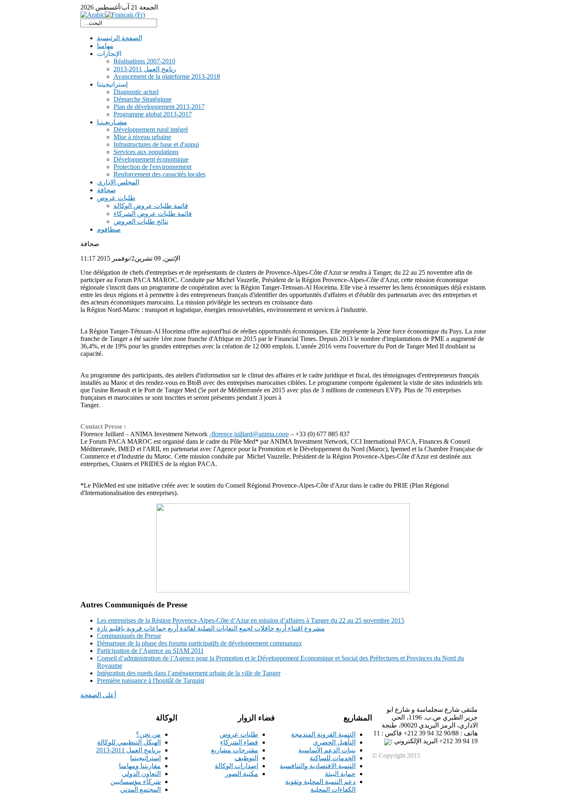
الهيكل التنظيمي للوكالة (129, 742)
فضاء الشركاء (239, 742)
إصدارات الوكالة (236, 765)
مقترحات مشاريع (234, 750)
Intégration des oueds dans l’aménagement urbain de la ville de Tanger (189, 673)
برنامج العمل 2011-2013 (128, 750)
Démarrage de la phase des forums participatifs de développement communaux (199, 643)
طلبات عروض (239, 734)
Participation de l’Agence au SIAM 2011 (150, 650)
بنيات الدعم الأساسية (327, 750)
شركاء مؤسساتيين (135, 781)
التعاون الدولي (141, 773)
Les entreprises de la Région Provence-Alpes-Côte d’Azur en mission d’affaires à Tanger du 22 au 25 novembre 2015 (250, 620)
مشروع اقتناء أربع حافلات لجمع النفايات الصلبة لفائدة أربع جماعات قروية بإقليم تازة (211, 628)
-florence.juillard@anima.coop (249, 433)
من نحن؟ (148, 734)
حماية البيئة (340, 773)
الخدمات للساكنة (333, 757)
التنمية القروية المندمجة (323, 734)
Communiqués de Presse (129, 635)
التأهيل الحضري (334, 742)
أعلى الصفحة (98, 694)
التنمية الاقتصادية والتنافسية (318, 765)
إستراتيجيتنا (145, 757)
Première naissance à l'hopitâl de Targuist (150, 680)
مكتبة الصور (241, 773)
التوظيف (246, 757)
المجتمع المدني (140, 789)
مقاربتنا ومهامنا (140, 765)
